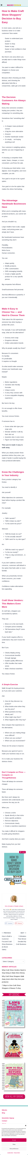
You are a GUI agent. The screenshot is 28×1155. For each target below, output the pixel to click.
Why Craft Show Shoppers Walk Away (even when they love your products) (13, 979)
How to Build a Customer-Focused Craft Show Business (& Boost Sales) (7, 941)
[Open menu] (1, 3)
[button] (25, 1125)
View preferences (14, 1148)
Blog (3, 1113)
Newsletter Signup (8, 1118)
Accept (14, 1140)
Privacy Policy (17, 1152)
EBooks (4, 1110)
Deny (14, 1144)
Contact (4, 1121)
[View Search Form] (27, 3)
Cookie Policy (10, 1152)
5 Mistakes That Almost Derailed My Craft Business (21, 938)
